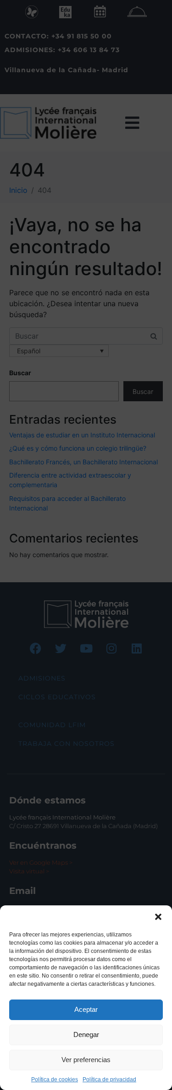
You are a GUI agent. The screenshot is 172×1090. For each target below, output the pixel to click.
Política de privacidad (109, 1079)
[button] (158, 916)
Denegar (86, 1034)
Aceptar (86, 1009)
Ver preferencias (86, 1059)
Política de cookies (54, 1079)
